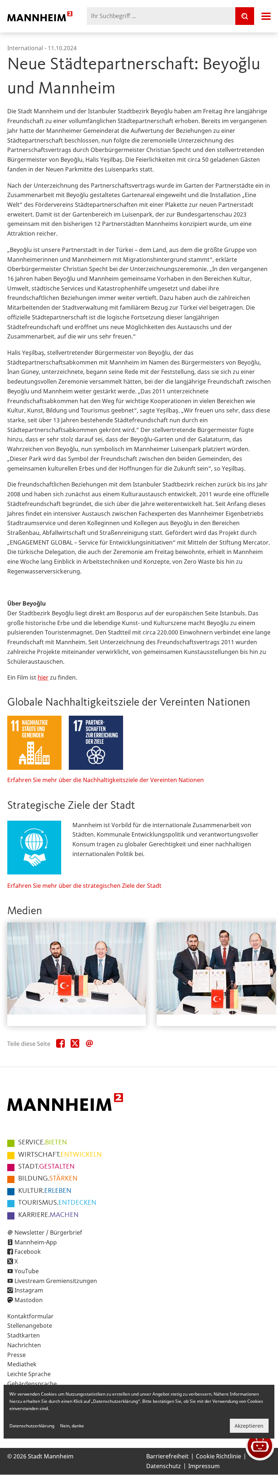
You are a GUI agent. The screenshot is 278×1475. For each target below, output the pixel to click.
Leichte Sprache (29, 1374)
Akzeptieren (249, 1425)
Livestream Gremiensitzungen (55, 1281)
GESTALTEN (46, 1166)
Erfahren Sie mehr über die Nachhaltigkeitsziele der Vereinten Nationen (105, 780)
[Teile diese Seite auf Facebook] (60, 1043)
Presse (16, 1355)
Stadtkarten (23, 1335)
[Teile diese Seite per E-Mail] (89, 1043)
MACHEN (48, 1215)
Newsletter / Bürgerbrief (48, 1232)
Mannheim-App (35, 1242)
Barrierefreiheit (167, 1456)
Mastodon (28, 1300)
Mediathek (22, 1364)
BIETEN (42, 1142)
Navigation (266, 16)
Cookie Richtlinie (218, 1456)
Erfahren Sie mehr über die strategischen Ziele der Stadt (84, 886)
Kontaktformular (30, 1316)
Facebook (27, 1252)
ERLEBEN (44, 1191)
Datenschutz (163, 1466)
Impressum (204, 1466)
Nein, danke (72, 1426)
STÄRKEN (47, 1178)
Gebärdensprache (32, 1384)
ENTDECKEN (57, 1202)
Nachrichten (24, 1345)
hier (43, 677)
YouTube (26, 1271)
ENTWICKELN (60, 1154)
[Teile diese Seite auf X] (75, 1043)
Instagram (28, 1290)
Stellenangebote (29, 1326)
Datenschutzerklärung (31, 1426)
